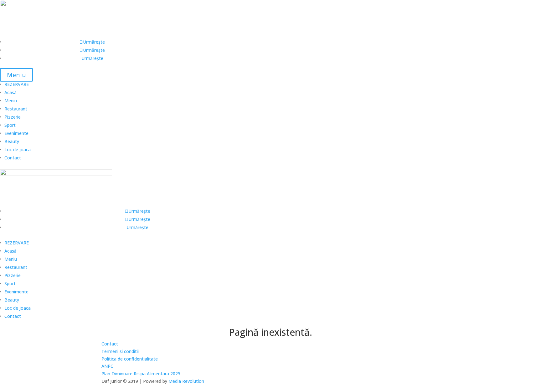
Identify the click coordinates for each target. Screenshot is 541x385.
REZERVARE (16, 84)
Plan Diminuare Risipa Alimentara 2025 (140, 374)
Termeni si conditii (120, 351)
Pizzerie (12, 117)
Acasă (10, 92)
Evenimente (16, 133)
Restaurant (15, 109)
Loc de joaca (17, 149)
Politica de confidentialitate (129, 359)
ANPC (107, 366)
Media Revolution (186, 381)
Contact (12, 158)
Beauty (11, 141)
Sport (10, 125)
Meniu (16, 75)
